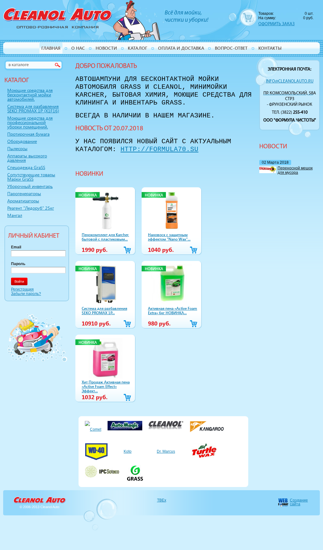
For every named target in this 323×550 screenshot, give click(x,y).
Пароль (18, 264)
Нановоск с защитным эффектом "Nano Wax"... (169, 236)
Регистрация (22, 289)
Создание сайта (299, 502)
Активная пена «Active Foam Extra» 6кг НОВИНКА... (172, 310)
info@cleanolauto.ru (290, 81)
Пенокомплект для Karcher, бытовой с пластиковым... (105, 236)
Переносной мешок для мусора (295, 170)
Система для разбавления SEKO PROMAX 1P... (104, 310)
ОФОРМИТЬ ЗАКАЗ (276, 24)
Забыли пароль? (26, 294)
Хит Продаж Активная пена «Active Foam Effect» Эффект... (106, 386)
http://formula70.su (159, 149)
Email (16, 247)
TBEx (161, 500)
